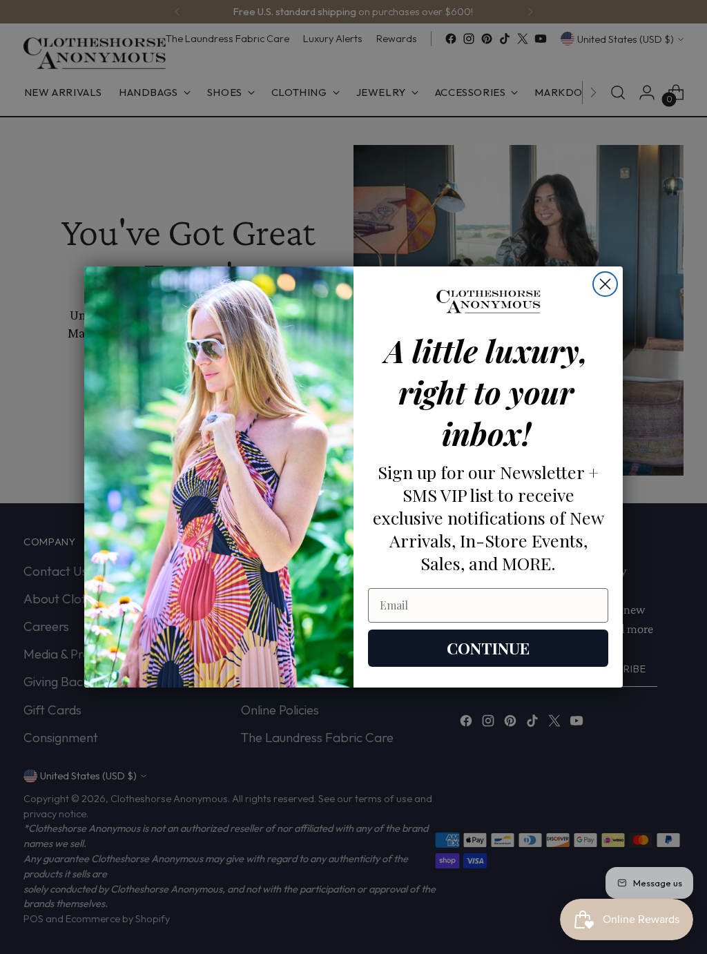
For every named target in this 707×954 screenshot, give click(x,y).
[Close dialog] (605, 284)
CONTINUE (488, 648)
